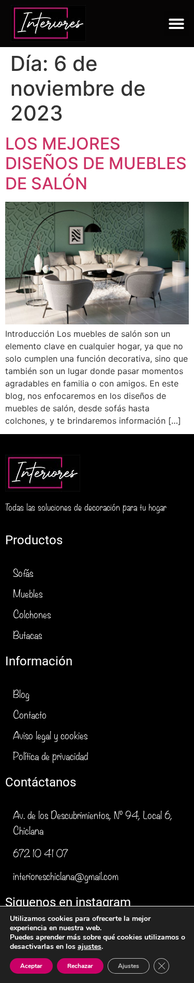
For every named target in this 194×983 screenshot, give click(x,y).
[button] (176, 23)
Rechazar (80, 966)
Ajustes (128, 966)
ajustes (89, 946)
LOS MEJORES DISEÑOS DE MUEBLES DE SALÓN (96, 163)
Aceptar (31, 966)
